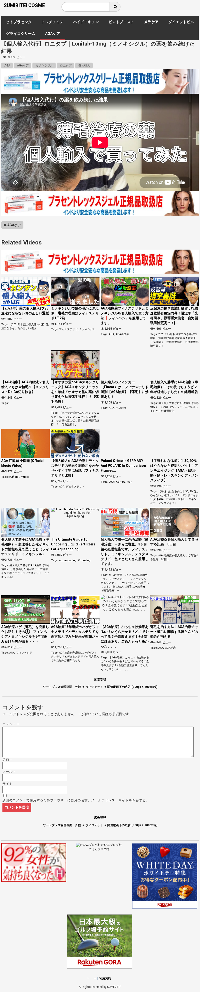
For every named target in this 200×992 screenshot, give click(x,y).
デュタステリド (75, 486)
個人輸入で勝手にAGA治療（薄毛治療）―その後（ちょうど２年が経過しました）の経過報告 (174, 387)
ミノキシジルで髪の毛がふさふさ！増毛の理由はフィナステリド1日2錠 (75, 313)
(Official (14, 476)
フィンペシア (24, 652)
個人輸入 (84, 65)
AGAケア (22, 65)
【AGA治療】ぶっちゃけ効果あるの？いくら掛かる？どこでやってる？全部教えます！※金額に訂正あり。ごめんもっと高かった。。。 (125, 636)
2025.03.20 (164, 334)
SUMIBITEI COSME (24, 5)
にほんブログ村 (99, 849)
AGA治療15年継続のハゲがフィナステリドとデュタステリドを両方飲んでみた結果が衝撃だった (75, 656)
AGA (7, 65)
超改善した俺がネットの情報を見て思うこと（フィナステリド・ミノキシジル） (25, 573)
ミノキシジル (44, 65)
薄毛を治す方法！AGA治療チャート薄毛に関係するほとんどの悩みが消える (174, 631)
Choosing (84, 560)
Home (91, 978)
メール (9, 771)
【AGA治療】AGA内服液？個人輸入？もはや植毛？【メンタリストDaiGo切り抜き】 (25, 387)
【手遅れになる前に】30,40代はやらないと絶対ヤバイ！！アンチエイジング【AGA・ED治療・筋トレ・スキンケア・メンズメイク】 (174, 470)
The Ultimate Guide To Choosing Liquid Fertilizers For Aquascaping (73, 544)
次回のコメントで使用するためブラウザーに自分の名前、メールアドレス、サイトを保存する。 (75, 800)
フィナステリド (68, 329)
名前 (7, 759)
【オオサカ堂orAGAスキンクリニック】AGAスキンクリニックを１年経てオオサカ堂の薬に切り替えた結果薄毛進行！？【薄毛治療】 (75, 391)
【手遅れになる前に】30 (173, 491)
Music (25, 476)
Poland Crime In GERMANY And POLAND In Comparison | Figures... (124, 465)
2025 (112, 481)
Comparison (124, 481)
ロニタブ (65, 65)
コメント (10, 724)
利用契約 (105, 978)
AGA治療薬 (122, 334)
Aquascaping (68, 560)
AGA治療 (121, 408)
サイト (7, 784)
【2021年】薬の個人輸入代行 (27, 324)
